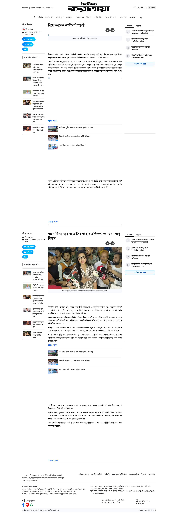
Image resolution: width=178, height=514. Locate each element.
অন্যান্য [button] (132, 17)
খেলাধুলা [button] (69, 17)
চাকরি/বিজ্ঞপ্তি (123, 17)
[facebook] (23, 505)
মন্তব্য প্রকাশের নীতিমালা (119, 474)
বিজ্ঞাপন (143, 474)
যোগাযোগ (152, 474)
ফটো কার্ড (29, 44)
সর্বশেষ (40, 17)
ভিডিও (26, 8)
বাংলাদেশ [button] (48, 17)
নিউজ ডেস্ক (29, 29)
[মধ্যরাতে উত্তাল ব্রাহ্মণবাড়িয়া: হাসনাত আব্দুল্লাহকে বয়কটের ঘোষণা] (139, 32)
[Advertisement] (33, 165)
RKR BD (152, 510)
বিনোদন (89, 17)
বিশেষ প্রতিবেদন (110, 17)
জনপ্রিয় (138, 26)
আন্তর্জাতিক (80, 17)
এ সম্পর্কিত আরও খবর (31, 57)
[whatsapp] (31, 505)
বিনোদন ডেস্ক (29, 237)
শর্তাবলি (107, 474)
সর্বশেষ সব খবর (140, 64)
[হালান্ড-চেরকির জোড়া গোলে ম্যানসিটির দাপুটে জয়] (139, 40)
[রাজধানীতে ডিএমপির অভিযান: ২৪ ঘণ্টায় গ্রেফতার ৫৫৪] (139, 56)
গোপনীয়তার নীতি (96, 474)
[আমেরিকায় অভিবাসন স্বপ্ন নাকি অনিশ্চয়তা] (139, 48)
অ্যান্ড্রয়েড (141, 504)
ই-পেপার (152, 8)
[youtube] (27, 505)
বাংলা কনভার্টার (134, 474)
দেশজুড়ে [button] (59, 17)
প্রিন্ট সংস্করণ (30, 39)
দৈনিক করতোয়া (84, 474)
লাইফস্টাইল (98, 17)
